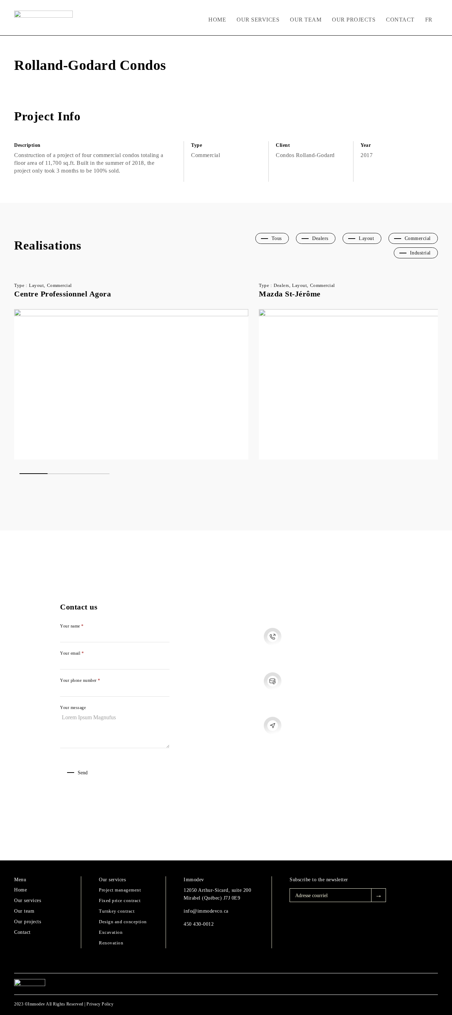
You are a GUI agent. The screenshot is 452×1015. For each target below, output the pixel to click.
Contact (400, 20)
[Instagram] (392, 984)
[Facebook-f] (372, 984)
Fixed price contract (120, 900)
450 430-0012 (199, 924)
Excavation (111, 932)
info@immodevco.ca (206, 911)
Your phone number (80, 680)
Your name (72, 626)
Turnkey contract (117, 911)
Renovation (111, 942)
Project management (120, 890)
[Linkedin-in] (411, 984)
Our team (305, 20)
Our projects (353, 20)
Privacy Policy (100, 1004)
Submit (378, 895)
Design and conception (123, 921)
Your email (72, 653)
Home (217, 20)
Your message (73, 707)
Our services (258, 20)
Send (83, 772)
